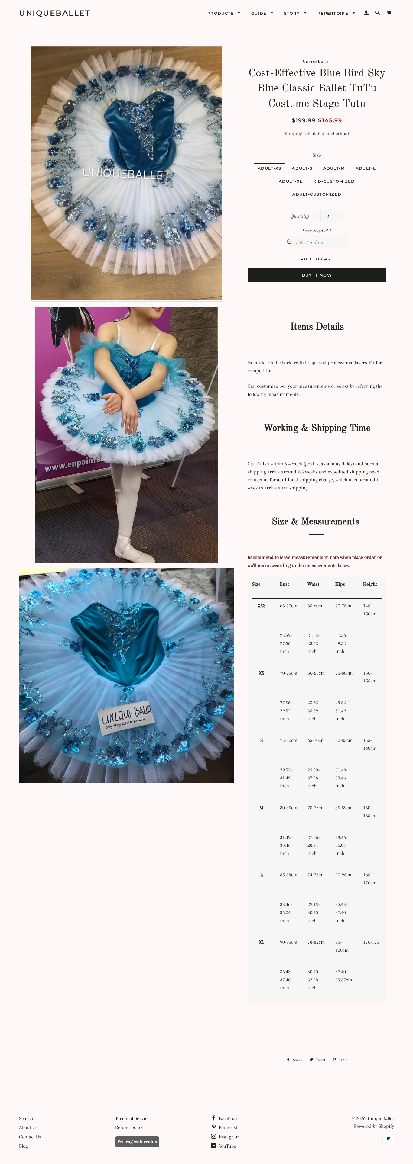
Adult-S (302, 168)
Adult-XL (290, 181)
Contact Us (30, 1137)
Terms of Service (132, 1118)
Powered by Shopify (374, 1126)
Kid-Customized (334, 181)
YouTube (227, 1146)
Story (292, 13)
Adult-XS (269, 168)
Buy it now (317, 275)
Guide (259, 13)
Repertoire (333, 13)
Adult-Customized (317, 194)
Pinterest (227, 1127)
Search (26, 1118)
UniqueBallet (54, 13)
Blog (23, 1146)
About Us (28, 1127)
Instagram (228, 1137)
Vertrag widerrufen (137, 1141)
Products (221, 13)
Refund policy (129, 1127)
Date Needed (316, 231)
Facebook (227, 1118)
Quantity (300, 216)
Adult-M (334, 168)
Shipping (293, 133)
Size (317, 155)
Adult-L (366, 168)
